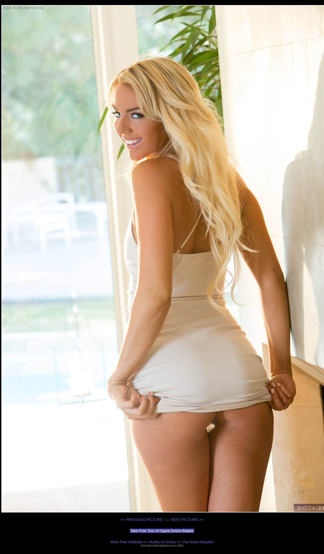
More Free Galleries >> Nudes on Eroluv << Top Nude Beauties (162, 542)
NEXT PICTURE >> (187, 520)
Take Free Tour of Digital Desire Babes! (162, 531)
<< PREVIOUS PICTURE (141, 520)
